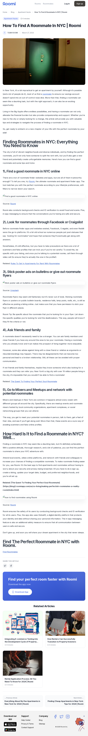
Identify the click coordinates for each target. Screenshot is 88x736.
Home (5, 12)
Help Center (25, 720)
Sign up (80, 4)
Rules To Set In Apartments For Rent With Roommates (35, 263)
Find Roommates (10, 552)
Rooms (38, 4)
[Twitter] (61, 717)
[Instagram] (68, 717)
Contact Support (27, 727)
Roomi (31, 181)
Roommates (48, 4)
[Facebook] (55, 717)
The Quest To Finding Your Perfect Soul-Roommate (34, 381)
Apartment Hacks (24, 12)
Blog (12, 12)
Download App (21, 592)
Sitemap (42, 724)
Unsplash (14, 290)
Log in (67, 4)
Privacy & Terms (27, 724)
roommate (47, 94)
